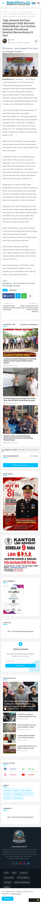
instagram (13, 774)
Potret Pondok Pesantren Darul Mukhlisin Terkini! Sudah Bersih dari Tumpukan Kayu (27, 728)
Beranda (5, 12)
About (14, 873)
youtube (31, 774)
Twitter (18, 295)
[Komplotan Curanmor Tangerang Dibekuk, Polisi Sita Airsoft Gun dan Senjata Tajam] (9, 717)
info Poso (29, 794)
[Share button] (30, 295)
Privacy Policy (9, 877)
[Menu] (3, 3)
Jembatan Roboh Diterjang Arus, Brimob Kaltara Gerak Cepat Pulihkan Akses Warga (20, 361)
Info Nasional (26, 790)
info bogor (7, 798)
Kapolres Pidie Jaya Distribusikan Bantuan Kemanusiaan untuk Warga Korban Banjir (18, 438)
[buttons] (12, 863)
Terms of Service (23, 877)
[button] (33, 3)
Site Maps (7, 882)
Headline (16, 790)
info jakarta (18, 798)
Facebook (10, 296)
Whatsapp (24, 295)
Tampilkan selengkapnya (29, 324)
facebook (13, 769)
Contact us (23, 873)
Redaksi (7, 887)
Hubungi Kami (16, 894)
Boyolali (7, 790)
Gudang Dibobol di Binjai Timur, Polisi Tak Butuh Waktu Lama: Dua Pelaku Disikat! (26, 739)
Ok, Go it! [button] (7, 899)
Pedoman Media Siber (22, 882)
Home (6, 873)
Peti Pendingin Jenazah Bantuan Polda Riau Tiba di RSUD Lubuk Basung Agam (19, 399)
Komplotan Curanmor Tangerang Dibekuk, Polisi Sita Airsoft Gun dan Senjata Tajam (26, 718)
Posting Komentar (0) (20, 465)
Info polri (13, 12)
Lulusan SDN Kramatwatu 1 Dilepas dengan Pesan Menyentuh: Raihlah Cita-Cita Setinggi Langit (27, 749)
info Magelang (18, 794)
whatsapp (31, 769)
